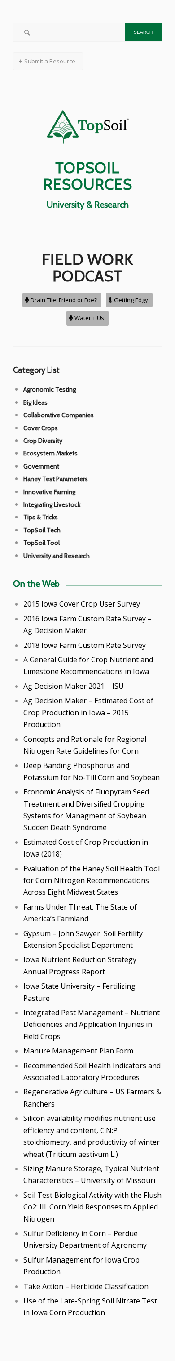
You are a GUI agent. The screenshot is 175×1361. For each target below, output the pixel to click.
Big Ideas (35, 402)
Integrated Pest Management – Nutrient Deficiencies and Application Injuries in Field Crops (91, 1024)
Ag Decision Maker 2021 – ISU (73, 686)
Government (41, 466)
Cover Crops (40, 428)
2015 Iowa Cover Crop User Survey (81, 604)
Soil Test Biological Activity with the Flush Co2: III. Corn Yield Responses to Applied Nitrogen (92, 1207)
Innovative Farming (49, 492)
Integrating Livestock (51, 504)
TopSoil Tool (41, 543)
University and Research (56, 556)
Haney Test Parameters (55, 479)
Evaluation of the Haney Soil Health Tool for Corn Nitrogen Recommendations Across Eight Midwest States (91, 880)
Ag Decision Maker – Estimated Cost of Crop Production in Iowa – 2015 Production (88, 712)
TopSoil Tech (42, 530)
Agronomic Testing (49, 389)
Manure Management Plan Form (78, 1051)
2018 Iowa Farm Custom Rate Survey (84, 645)
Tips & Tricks (40, 517)
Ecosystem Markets (50, 453)
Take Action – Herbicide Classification (86, 1286)
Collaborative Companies (58, 415)
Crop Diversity (42, 441)
